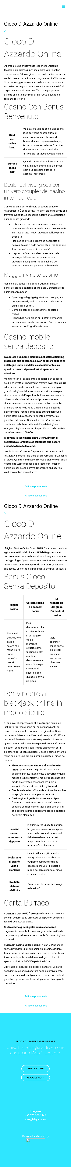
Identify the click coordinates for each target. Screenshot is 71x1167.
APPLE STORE (35, 1068)
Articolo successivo (36, 495)
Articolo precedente (36, 486)
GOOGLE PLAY (35, 1077)
